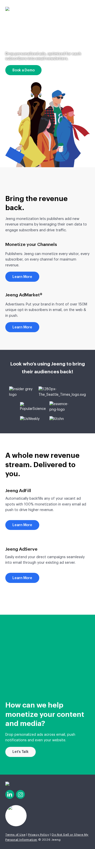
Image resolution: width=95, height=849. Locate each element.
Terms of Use (15, 834)
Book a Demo (23, 70)
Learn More (22, 277)
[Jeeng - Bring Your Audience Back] (7, 9)
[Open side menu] (87, 7)
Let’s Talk (20, 752)
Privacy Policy (38, 834)
